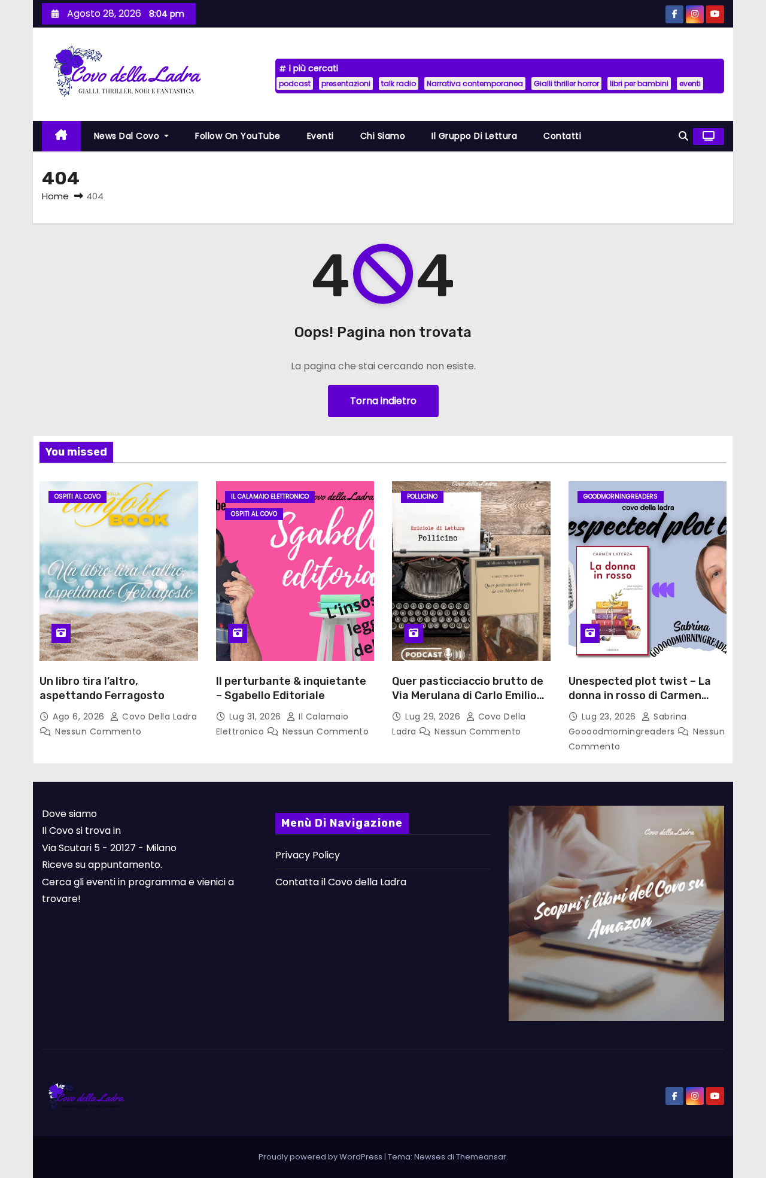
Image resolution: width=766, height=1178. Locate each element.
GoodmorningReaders (620, 496)
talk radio (398, 83)
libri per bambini (639, 83)
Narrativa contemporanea (475, 83)
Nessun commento (98, 731)
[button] (683, 136)
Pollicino (422, 496)
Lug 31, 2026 (256, 716)
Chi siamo (383, 136)
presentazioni (345, 83)
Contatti (562, 136)
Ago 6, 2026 (80, 716)
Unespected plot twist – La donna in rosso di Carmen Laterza (640, 695)
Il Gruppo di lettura (474, 136)
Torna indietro (383, 401)
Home (55, 196)
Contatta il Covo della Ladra (340, 882)
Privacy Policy (307, 855)
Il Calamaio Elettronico (270, 496)
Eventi (320, 136)
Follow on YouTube (238, 136)
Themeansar (481, 1156)
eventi (690, 83)
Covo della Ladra (158, 716)
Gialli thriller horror (566, 83)
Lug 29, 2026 (434, 716)
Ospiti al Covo (77, 496)
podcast (295, 83)
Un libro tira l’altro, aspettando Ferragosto (102, 688)
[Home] (61, 136)
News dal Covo (128, 136)
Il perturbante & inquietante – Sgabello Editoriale (291, 688)
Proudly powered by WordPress (321, 1156)
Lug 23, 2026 (610, 716)
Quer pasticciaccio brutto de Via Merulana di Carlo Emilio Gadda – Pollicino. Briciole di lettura (467, 703)
